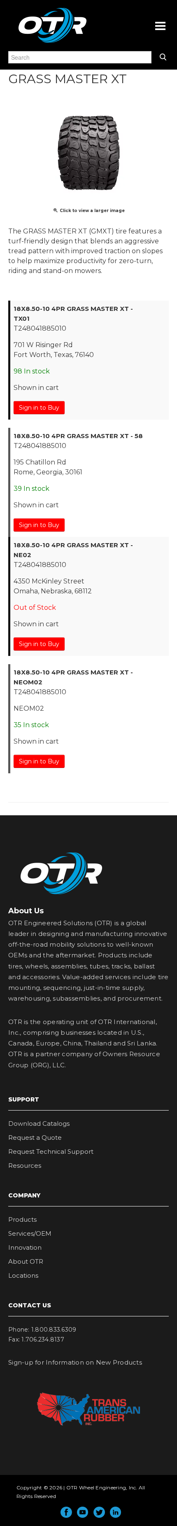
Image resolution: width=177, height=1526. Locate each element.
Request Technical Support (50, 1151)
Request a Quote (35, 1137)
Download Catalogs (39, 1123)
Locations (23, 1275)
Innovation (25, 1247)
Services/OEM (29, 1233)
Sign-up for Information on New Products (75, 1362)
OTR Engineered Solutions (52, 42)
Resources (24, 1165)
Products (22, 1219)
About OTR (25, 1261)
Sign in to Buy (39, 407)
